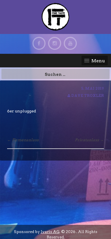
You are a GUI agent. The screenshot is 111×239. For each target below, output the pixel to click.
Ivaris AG (50, 232)
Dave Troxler (87, 95)
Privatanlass (89, 140)
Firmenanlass (23, 140)
